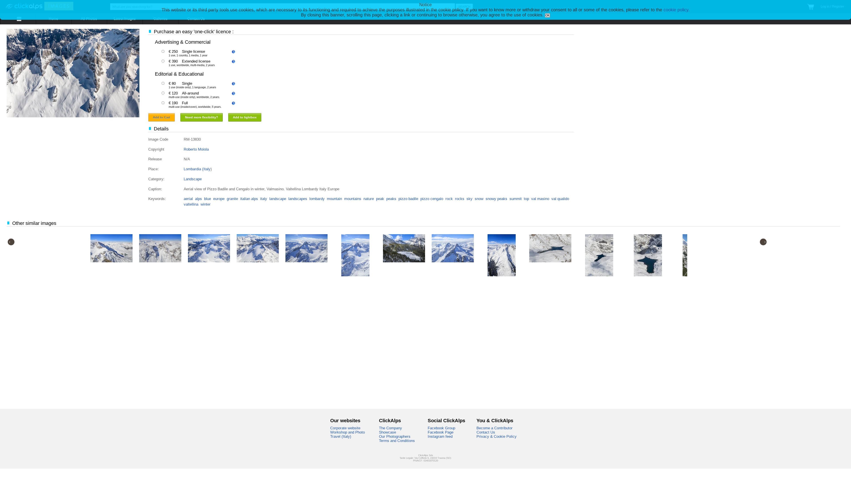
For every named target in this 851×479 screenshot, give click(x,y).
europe (218, 199)
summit (515, 199)
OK (547, 15)
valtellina (191, 204)
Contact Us (485, 432)
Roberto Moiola (196, 149)
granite (232, 199)
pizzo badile (408, 199)
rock (449, 199)
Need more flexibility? (201, 117)
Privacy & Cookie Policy (496, 436)
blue (207, 199)
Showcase (387, 432)
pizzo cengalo (431, 199)
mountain (334, 199)
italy (263, 199)
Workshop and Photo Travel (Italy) (347, 434)
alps (198, 199)
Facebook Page (440, 432)
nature (368, 199)
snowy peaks (496, 199)
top (526, 199)
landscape (277, 199)
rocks (459, 199)
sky (469, 199)
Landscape (193, 179)
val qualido (560, 199)
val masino (540, 199)
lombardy (317, 199)
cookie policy (676, 9)
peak (380, 199)
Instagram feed (440, 436)
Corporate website (345, 428)
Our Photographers (394, 436)
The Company (390, 428)
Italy (207, 169)
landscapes (297, 199)
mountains (352, 199)
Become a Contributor (494, 428)
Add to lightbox (245, 117)
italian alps (249, 199)
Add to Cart (161, 117)
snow (479, 199)
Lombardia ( (193, 169)
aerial (188, 199)
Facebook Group (441, 428)
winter (206, 204)
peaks (391, 199)
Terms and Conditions (397, 441)
